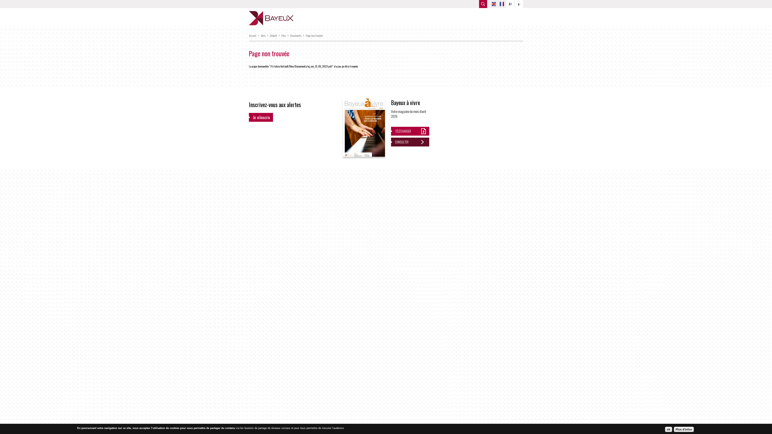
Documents (295, 35)
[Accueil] (271, 18)
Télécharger (403, 131)
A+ (510, 4)
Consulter (402, 142)
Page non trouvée (314, 35)
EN (494, 4)
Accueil (252, 35)
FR (502, 4)
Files (283, 35)
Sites (263, 35)
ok (668, 429)
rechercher (483, 4)
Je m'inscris (261, 117)
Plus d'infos (684, 429)
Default (273, 35)
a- (519, 4)
